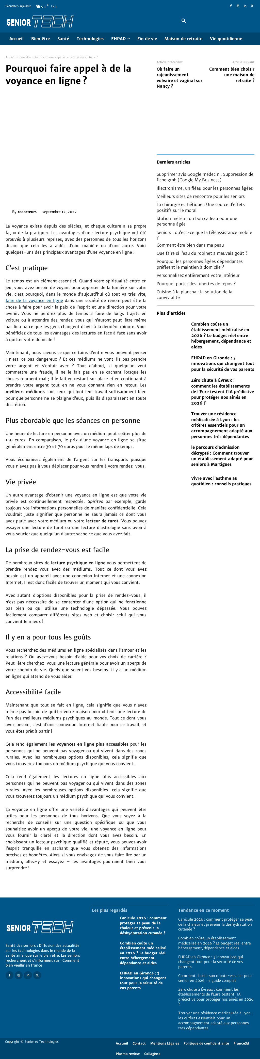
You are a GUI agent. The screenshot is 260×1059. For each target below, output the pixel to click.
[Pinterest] (110, 211)
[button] (183, 21)
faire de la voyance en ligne (34, 300)
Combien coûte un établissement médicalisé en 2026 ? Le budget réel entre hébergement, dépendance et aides (221, 335)
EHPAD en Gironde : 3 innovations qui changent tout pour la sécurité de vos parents (222, 363)
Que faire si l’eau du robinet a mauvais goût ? (202, 253)
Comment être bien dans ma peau (190, 245)
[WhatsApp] (122, 211)
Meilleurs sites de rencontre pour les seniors (201, 196)
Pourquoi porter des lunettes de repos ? (196, 283)
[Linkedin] (245, 6)
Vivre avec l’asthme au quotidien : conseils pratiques (221, 481)
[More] (133, 211)
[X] (252, 6)
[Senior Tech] (87, 21)
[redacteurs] (9, 211)
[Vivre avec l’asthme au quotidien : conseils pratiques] (171, 481)
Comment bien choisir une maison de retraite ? (231, 75)
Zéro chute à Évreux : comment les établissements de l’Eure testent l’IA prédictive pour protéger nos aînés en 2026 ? (222, 392)
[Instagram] (238, 6)
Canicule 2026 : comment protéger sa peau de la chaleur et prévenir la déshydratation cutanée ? (215, 924)
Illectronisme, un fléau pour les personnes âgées (205, 188)
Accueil (10, 57)
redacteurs (27, 212)
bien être (25, 57)
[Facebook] (231, 6)
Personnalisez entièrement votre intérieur (198, 275)
